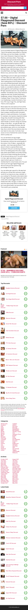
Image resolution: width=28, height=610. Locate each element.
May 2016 (15, 476)
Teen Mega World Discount (13, 299)
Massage (14, 427)
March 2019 (4, 466)
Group (2, 447)
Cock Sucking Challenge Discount (12, 565)
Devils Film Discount (11, 323)
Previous (2, 258)
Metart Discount (10, 337)
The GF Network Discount (12, 576)
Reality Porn (15, 443)
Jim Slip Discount (10, 598)
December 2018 (5, 469)
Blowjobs (3, 437)
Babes (2, 429)
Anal (2, 426)
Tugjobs (14, 450)
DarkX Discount (10, 548)
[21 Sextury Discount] (3, 348)
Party (13, 437)
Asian (2, 427)
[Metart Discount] (3, 337)
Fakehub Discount (10, 559)
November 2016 (16, 469)
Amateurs (3, 425)
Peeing (14, 438)
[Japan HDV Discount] (3, 593)
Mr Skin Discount (10, 376)
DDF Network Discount (12, 365)
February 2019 (4, 467)
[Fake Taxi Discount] (3, 554)
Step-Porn (15, 446)
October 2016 (15, 471)
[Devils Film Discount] (3, 324)
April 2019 (3, 464)
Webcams (15, 452)
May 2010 (15, 483)
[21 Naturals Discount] (3, 387)
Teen (13, 447)
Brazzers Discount (10, 318)
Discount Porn (14, 2)
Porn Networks (16, 439)
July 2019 (3, 460)
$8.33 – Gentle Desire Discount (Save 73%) (5, 233)
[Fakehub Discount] (3, 560)
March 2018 (4, 479)
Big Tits (3, 434)
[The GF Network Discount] (3, 576)
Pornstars (14, 440)
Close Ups (3, 438)
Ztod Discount (9, 382)
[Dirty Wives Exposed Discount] (3, 570)
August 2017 (15, 459)
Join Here (14, 208)
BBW (2, 430)
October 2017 (4, 483)
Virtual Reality (15, 451)
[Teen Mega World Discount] (3, 299)
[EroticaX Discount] (3, 581)
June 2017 (15, 462)
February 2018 (4, 480)
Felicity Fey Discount (11, 526)
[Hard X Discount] (3, 587)
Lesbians (14, 423)
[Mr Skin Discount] (3, 376)
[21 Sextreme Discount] (3, 354)
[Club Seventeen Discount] (3, 331)
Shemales (15, 444)
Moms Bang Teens (10, 398)
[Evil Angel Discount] (3, 293)
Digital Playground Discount (12, 216)
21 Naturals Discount (11, 387)
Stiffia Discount (9, 312)
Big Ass (3, 433)
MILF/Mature (15, 430)
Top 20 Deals (15, 448)
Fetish (2, 442)
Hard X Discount (10, 587)
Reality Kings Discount (12, 305)
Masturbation (15, 429)
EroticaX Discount (10, 581)
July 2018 (3, 475)
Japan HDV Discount (11, 592)
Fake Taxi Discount (11, 554)
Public (14, 442)
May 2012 (15, 480)
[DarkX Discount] (3, 549)
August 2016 (15, 472)
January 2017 (15, 467)
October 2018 (4, 471)
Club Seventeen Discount (12, 330)
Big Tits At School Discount (13, 393)
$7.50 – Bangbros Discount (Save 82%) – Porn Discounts (13, 271)
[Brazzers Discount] (3, 318)
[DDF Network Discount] (3, 365)
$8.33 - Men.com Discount (12, 359)
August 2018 (4, 473)
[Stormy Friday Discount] (3, 532)
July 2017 (14, 460)
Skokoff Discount (10, 491)
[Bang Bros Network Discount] (3, 497)
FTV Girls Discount (11, 343)
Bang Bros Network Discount (13, 497)
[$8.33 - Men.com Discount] (3, 359)
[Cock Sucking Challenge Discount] (3, 565)
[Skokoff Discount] (3, 491)
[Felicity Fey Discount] (3, 527)
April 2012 (15, 481)
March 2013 (15, 479)
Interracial (3, 448)
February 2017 (16, 466)
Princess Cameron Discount (13, 537)
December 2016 (16, 468)
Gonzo (2, 446)
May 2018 (3, 476)
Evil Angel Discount (11, 293)
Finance (3, 443)
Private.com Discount (11, 371)
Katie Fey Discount (10, 521)
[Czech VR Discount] (3, 543)
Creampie (3, 439)
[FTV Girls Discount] (3, 343)
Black (2, 435)
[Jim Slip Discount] (3, 598)
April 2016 (15, 477)
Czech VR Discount (11, 543)
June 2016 (15, 475)
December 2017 (5, 481)
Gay (2, 444)
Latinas (2, 450)
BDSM (2, 431)
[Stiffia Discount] (3, 312)
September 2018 (5, 472)
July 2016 (14, 473)
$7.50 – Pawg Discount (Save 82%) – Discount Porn (14, 234)
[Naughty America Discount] (3, 288)
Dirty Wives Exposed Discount (13, 570)
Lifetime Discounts (20, 29)
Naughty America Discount (12, 288)
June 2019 (3, 462)
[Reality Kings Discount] (3, 305)
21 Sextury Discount (11, 348)
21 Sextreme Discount (11, 354)
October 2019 (4, 459)
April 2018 (3, 477)
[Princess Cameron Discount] (3, 537)
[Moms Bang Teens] (3, 398)
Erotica (2, 440)
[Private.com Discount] (3, 370)
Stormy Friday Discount (12, 532)
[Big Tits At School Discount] (3, 393)
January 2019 (4, 468)
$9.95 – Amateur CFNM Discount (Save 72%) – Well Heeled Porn (22, 235)
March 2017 (15, 464)
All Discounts (11, 29)
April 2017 (15, 463)
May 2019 (3, 463)
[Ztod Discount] (3, 381)
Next (25, 258)
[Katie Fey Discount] (3, 521)
